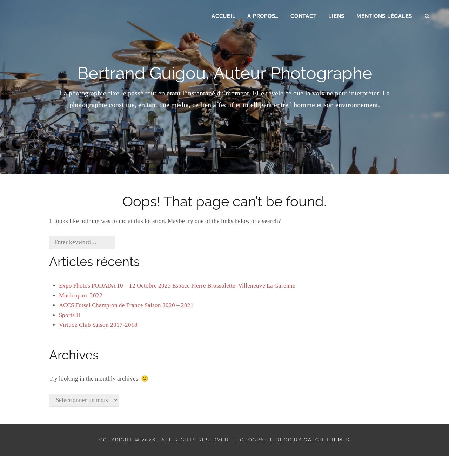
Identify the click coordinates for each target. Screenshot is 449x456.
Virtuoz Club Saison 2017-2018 (98, 325)
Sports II (69, 315)
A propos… (263, 16)
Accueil (223, 16)
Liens (336, 16)
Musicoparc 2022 (80, 295)
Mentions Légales (384, 16)
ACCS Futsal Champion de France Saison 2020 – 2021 (126, 305)
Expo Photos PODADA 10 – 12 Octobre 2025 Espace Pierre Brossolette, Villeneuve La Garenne (177, 285)
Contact (303, 16)
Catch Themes (327, 439)
